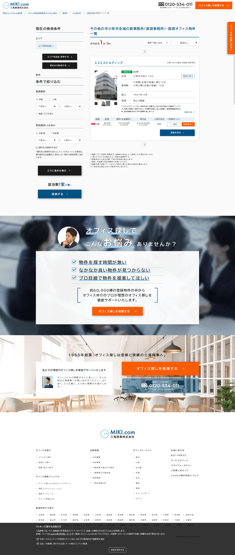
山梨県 (87, 520)
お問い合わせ (178, 450)
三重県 (143, 520)
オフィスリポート (143, 493)
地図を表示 (188, 76)
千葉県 (166, 515)
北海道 (41, 515)
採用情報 (97, 478)
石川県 (64, 520)
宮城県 (75, 515)
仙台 (138, 478)
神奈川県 (190, 515)
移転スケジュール (46, 494)
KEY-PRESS (178, 455)
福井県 (75, 520)
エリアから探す (45, 457)
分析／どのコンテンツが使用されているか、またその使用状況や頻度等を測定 (72, 539)
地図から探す (44, 462)
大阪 (138, 462)
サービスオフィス (179, 460)
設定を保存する (117, 550)
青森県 (53, 515)
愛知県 (132, 520)
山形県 (98, 515)
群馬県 (143, 515)
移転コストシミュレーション (50, 488)
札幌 (138, 472)
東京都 (177, 515)
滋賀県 (155, 520)
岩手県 (64, 515)
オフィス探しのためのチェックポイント (55, 483)
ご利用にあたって (180, 470)
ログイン (139, 498)
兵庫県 (189, 520)
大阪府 (177, 520)
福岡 (138, 488)
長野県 (98, 520)
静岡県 (121, 520)
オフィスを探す (43, 450)
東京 (138, 457)
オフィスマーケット (142, 450)
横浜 (138, 483)
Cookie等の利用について (60, 534)
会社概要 (97, 457)
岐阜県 (109, 520)
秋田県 (87, 515)
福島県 (109, 515)
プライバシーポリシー (181, 465)
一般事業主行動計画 (101, 472)
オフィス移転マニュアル (48, 477)
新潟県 (41, 520)
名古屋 (139, 467)
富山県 (53, 520)
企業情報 (94, 450)
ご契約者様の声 (99, 483)
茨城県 (121, 515)
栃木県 (132, 515)
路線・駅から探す (46, 467)
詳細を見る (188, 112)
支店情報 (97, 462)
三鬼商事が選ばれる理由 (103, 467)
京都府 (166, 520)
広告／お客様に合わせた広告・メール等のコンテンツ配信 (63, 544)
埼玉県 (155, 515)
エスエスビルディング (109, 62)
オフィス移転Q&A (47, 499)
